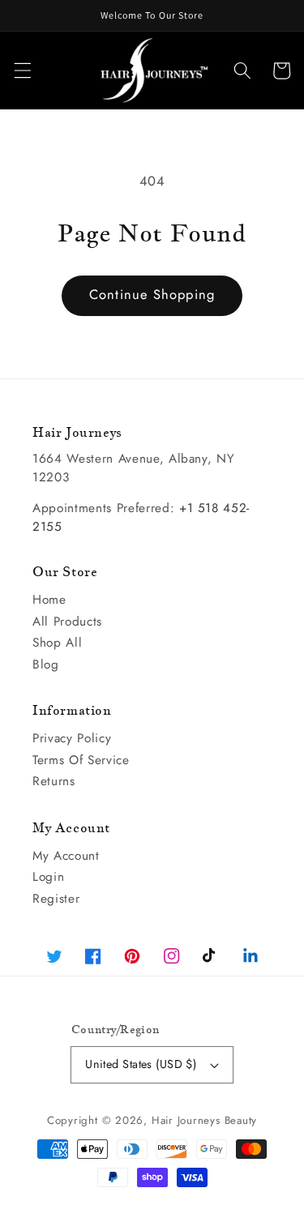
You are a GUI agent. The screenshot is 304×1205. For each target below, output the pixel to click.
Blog (45, 664)
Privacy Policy (71, 738)
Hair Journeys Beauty (204, 1120)
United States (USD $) (140, 1064)
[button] (21, 70)
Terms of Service (81, 760)
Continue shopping (152, 294)
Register (55, 899)
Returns (53, 781)
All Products (67, 621)
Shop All (57, 643)
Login (48, 877)
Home (49, 600)
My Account (66, 856)
